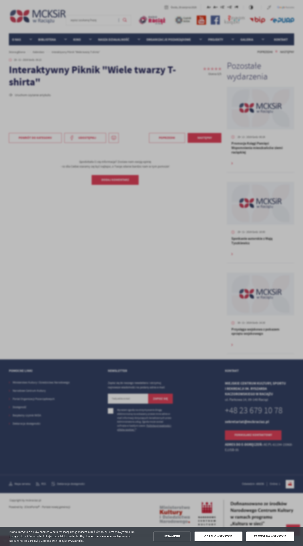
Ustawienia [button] (172, 536)
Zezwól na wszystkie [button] (270, 536)
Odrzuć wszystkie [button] (218, 536)
